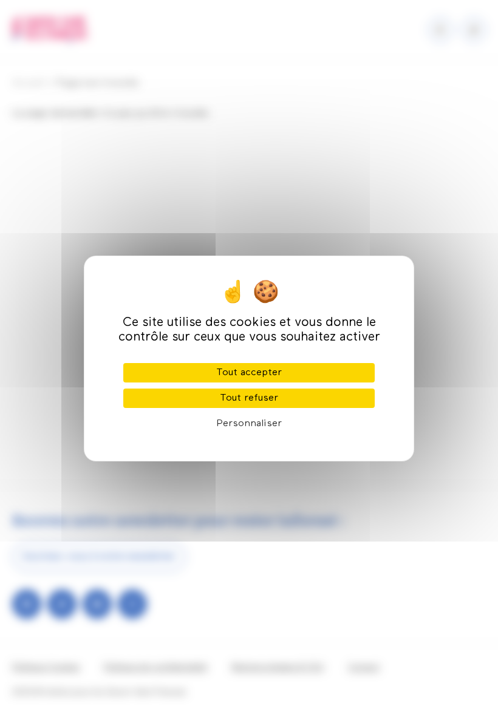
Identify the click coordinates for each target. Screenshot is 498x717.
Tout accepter (249, 373)
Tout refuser (249, 398)
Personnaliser (249, 424)
